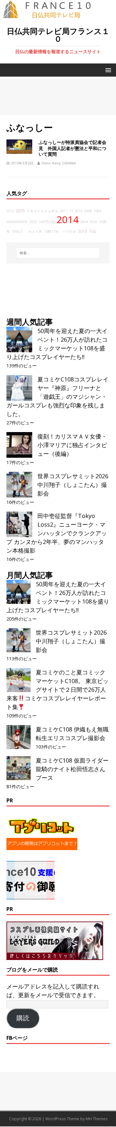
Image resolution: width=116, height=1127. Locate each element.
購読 (22, 1018)
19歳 (92, 231)
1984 (97, 211)
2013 (82, 231)
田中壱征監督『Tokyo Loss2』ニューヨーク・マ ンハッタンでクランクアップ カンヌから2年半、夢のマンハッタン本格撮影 (56, 533)
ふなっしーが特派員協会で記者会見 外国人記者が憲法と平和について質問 (72, 148)
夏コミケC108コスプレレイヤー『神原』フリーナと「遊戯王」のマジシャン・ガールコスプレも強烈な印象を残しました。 (57, 396)
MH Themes (96, 1119)
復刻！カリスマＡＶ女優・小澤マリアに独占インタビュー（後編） (72, 444)
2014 (68, 219)
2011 (64, 211)
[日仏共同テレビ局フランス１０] (51, 15)
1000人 (17, 231)
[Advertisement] (58, 96)
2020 (93, 222)
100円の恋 (47, 222)
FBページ (17, 1037)
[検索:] (58, 252)
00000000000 (17, 222)
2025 (33, 222)
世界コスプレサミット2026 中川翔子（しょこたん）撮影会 (72, 484)
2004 (84, 222)
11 (71, 211)
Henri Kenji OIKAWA (59, 163)
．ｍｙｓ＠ (33, 231)
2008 (88, 211)
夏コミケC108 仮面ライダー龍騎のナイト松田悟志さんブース (72, 768)
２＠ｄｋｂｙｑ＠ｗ (42, 211)
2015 (20, 210)
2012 (10, 211)
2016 (78, 211)
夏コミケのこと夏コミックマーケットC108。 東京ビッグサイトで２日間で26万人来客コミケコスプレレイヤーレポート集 (57, 689)
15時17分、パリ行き (60, 231)
